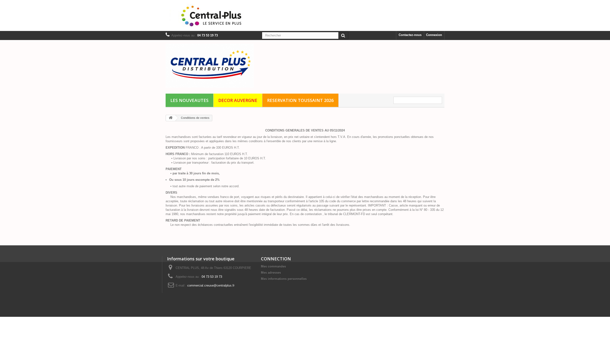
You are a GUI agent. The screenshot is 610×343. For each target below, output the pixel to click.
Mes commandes (273, 266)
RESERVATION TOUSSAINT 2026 (300, 100)
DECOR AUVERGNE (237, 100)
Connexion (434, 35)
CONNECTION (276, 259)
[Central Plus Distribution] (210, 66)
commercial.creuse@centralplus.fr (210, 285)
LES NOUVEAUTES (189, 100)
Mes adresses (271, 272)
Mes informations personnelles (284, 279)
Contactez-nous (410, 35)
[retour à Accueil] (170, 118)
